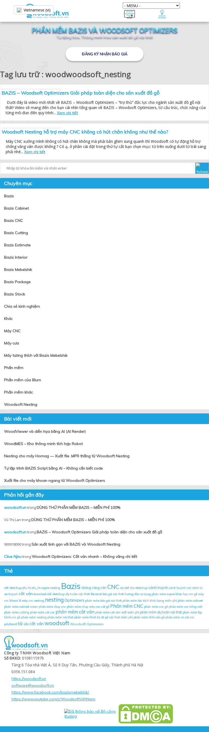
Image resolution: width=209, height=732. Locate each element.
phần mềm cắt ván (75, 612)
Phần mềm (13, 367)
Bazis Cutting (16, 232)
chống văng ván (93, 588)
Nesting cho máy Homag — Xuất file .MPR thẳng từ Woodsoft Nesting (67, 455)
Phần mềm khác (18, 392)
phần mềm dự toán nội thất (161, 612)
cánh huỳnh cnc (180, 588)
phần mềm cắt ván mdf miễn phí (117, 612)
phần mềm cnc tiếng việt (185, 607)
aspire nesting (50, 588)
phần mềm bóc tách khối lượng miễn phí (149, 601)
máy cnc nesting (33, 601)
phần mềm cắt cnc (42, 612)
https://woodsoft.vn (28, 678)
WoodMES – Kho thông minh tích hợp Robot (43, 443)
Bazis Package (17, 281)
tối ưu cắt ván (31, 623)
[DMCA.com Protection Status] (146, 714)
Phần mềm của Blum (22, 379)
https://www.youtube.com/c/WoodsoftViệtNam (53, 699)
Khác (8, 318)
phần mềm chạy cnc (52, 607)
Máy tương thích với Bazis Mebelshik (35, 355)
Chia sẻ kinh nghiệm (22, 306)
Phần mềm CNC (126, 606)
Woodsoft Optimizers (86, 624)
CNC (113, 586)
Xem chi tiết (67, 112)
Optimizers (74, 600)
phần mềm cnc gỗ (156, 607)
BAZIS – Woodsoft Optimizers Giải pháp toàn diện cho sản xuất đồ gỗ (80, 93)
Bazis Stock (14, 294)
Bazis (9, 195)
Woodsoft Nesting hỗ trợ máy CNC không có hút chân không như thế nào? (85, 132)
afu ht (26, 588)
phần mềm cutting (16, 612)
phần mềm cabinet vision (21, 607)
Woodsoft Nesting (20, 404)
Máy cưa (11, 343)
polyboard (10, 624)
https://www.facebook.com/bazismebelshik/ (50, 692)
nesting (54, 599)
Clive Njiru (12, 556)
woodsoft (56, 623)
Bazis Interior (15, 257)
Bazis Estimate (17, 245)
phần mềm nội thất (60, 617)
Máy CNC (12, 330)
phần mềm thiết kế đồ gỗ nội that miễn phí (103, 617)
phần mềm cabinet (190, 601)
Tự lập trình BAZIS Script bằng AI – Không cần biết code (53, 468)
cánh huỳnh (158, 587)
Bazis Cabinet (16, 208)
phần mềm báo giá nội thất (103, 601)
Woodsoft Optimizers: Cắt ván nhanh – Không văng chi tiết (84, 556)
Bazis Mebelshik (18, 269)
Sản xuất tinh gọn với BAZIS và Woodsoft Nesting (76, 544)
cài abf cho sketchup (133, 588)
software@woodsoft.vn (32, 685)
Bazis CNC (13, 220)
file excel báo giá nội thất (107, 594)
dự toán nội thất (77, 594)
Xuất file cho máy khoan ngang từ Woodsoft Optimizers (54, 480)
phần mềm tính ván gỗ (149, 617)
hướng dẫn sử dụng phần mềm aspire (150, 594)
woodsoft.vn (15, 507)
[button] (202, 168)
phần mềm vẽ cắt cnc (179, 617)
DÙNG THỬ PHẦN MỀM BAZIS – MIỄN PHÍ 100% (78, 507)
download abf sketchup (48, 594)
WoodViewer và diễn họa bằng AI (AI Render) (45, 431)
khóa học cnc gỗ (186, 594)
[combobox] (43, 9)
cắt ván (26, 593)
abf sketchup (12, 588)
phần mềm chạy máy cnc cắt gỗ (88, 607)
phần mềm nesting (34, 617)
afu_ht (36, 588)
